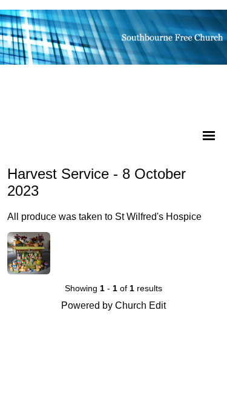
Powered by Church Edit (113, 305)
